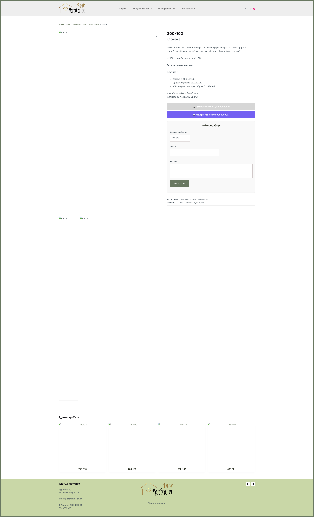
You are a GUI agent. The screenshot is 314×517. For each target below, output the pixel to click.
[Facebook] (250, 9)
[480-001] (231, 443)
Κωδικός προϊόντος (178, 132)
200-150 (132, 469)
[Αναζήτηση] (246, 9)
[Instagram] (254, 9)
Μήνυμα (173, 161)
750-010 (82, 469)
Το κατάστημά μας (157, 503)
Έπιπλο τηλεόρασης (186, 203)
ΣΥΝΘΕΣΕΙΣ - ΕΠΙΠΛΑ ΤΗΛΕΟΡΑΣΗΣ (193, 200)
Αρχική (122, 8)
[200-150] (132, 443)
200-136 (182, 469)
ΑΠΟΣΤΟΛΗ (179, 183)
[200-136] (181, 443)
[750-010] (82, 443)
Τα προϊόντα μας (141, 8)
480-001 (231, 469)
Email (173, 147)
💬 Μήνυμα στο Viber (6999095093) (211, 115)
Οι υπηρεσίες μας (166, 8)
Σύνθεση (200, 203)
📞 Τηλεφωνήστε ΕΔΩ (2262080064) (211, 106)
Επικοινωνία (188, 8)
